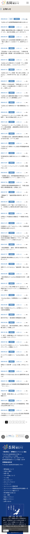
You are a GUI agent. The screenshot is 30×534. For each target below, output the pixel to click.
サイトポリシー (8, 480)
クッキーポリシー (14, 526)
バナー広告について (9, 475)
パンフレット (7, 484)
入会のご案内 (7, 471)
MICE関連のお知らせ (10, 493)
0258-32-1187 (9, 458)
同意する (6, 530)
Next (27, 437)
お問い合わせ (7, 501)
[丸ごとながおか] (20, 436)
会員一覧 (6, 473)
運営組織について (9, 469)
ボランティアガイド (9, 482)
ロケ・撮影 (7, 495)
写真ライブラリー (9, 497)
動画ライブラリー (9, 499)
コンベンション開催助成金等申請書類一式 (16, 488)
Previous (3, 437)
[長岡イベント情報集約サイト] (10, 436)
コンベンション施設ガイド (11, 490)
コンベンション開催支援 (11, 486)
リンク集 (6, 478)
